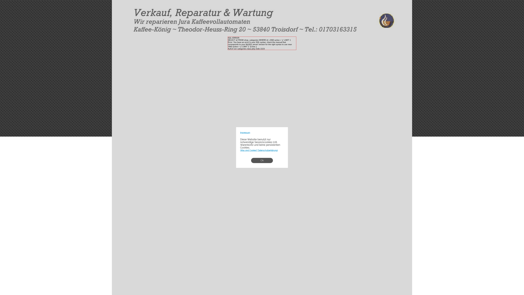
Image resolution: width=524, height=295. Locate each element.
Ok (262, 160)
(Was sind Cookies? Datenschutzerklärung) (259, 150)
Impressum (245, 133)
